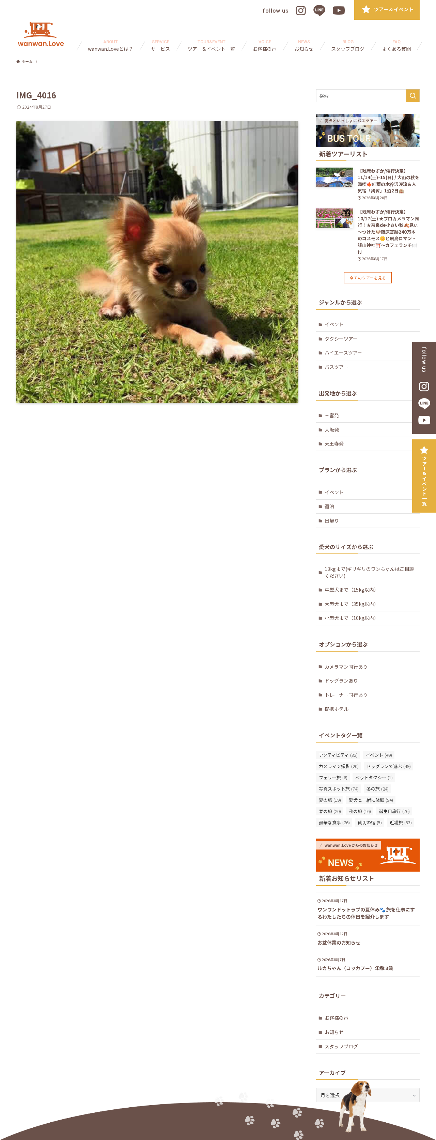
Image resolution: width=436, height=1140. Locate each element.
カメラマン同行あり (346, 666)
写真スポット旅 (339, 788)
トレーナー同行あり (346, 694)
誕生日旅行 (394, 811)
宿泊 (329, 506)
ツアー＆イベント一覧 (424, 481)
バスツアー (336, 366)
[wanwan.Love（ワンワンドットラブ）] (40, 34)
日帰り (332, 520)
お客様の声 (336, 1017)
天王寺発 (334, 443)
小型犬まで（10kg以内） (352, 617)
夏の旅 (330, 800)
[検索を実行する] (413, 95)
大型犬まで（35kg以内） (352, 603)
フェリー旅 (333, 777)
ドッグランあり (341, 680)
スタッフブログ (341, 1046)
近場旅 (401, 822)
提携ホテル (336, 708)
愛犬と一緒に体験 (371, 800)
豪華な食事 (334, 822)
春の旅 (330, 811)
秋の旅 (360, 811)
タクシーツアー (341, 338)
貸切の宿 (370, 822)
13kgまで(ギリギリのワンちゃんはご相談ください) (369, 572)
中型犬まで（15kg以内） (352, 589)
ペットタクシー (374, 777)
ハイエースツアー (343, 352)
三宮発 (332, 415)
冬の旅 (378, 788)
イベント (334, 324)
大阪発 (332, 429)
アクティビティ (338, 755)
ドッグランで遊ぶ (389, 766)
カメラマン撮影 (339, 766)
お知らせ (334, 1032)
